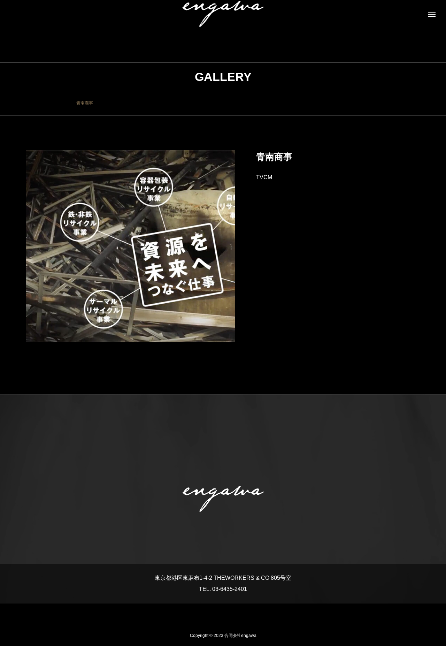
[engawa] (223, 14)
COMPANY (204, 614)
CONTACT (242, 614)
